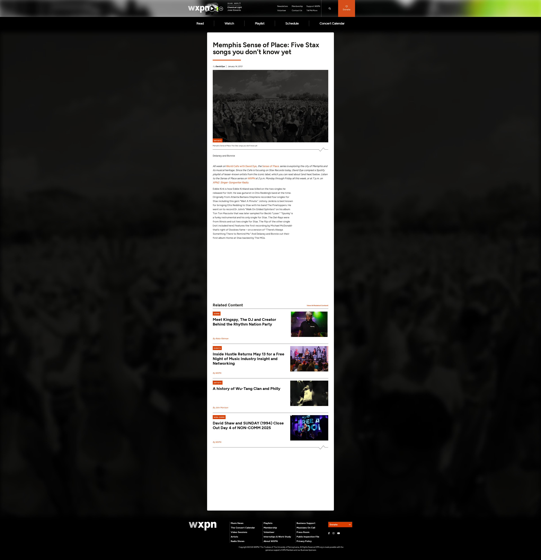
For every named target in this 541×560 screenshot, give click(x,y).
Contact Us (297, 10)
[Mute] (221, 9)
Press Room (303, 532)
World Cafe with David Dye (241, 166)
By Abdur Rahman (220, 338)
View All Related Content (317, 305)
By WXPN (217, 373)
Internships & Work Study (277, 536)
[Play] (212, 8)
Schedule (292, 23)
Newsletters (282, 6)
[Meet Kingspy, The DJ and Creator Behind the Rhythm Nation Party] (309, 324)
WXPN (251, 178)
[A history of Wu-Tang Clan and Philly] (309, 393)
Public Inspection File (308, 536)
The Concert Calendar (243, 527)
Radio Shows (237, 541)
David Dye (220, 66)
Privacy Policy (304, 541)
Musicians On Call (306, 527)
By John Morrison (220, 407)
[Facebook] (329, 533)
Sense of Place (270, 166)
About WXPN (271, 541)
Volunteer (281, 10)
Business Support (306, 523)
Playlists (268, 523)
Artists (234, 536)
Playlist (259, 23)
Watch (229, 23)
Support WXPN (313, 6)
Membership (297, 6)
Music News (237, 523)
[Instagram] (333, 533)
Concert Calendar (332, 23)
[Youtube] (338, 533)
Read (200, 23)
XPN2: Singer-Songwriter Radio (230, 182)
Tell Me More (311, 10)
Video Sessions (239, 532)
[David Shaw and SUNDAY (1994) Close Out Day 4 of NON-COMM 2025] (309, 428)
